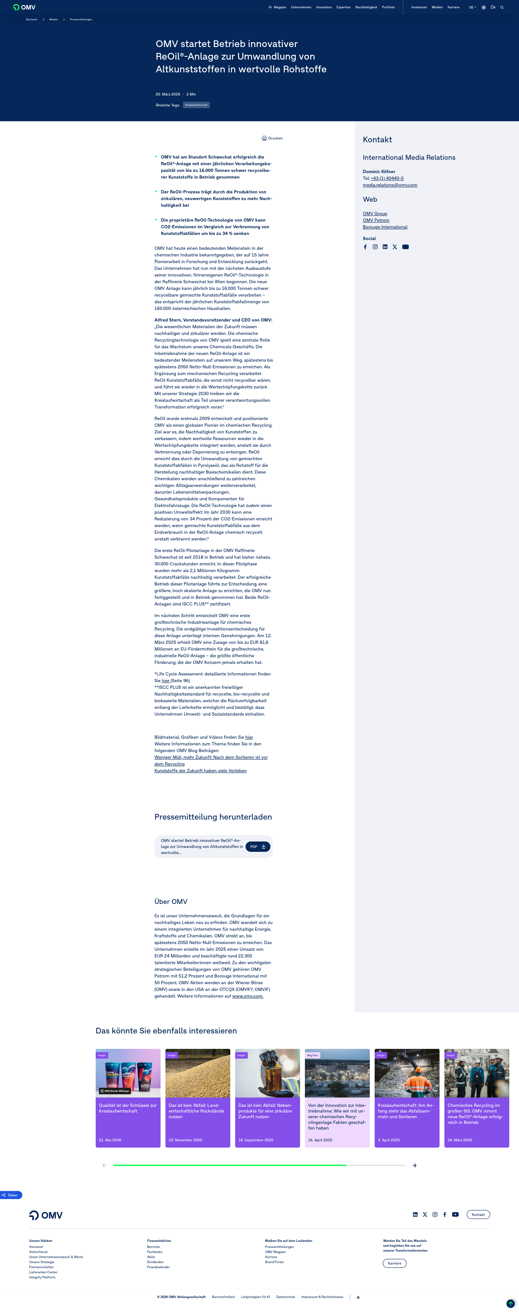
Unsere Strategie (41, 1262)
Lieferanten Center (43, 1272)
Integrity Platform (42, 1277)
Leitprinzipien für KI (255, 1297)
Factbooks (155, 1252)
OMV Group (375, 214)
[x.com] (394, 246)
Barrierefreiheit (223, 1297)
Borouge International (385, 227)
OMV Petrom (376, 220)
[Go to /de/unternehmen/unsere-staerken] (484, 7)
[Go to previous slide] (105, 1165)
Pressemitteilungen (81, 19)
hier (166, 680)
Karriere (271, 1257)
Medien (53, 19)
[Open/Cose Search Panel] (502, 7)
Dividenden (155, 1262)
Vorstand (36, 1247)
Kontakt (478, 1214)
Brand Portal (274, 1262)
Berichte (153, 1247)
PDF (253, 846)
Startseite (32, 19)
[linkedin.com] (385, 246)
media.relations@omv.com (390, 185)
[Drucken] (272, 138)
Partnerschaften (41, 1267)
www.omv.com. (247, 996)
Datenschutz (285, 1297)
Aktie (151, 1257)
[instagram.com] (375, 246)
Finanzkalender (158, 1267)
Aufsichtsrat (38, 1252)
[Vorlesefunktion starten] (493, 7)
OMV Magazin (275, 1252)
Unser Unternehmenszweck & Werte (56, 1257)
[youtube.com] (405, 246)
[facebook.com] (365, 246)
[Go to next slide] (414, 1165)
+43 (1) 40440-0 (387, 178)
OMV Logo (22, 6)
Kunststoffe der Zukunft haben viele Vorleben (200, 770)
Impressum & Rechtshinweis (322, 1297)
